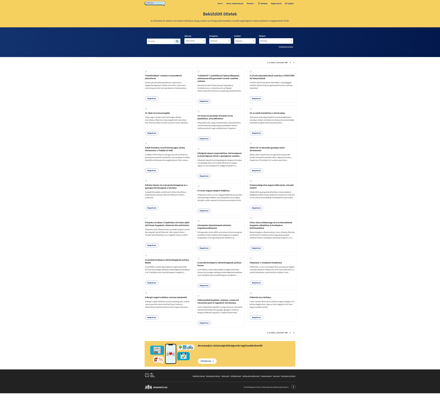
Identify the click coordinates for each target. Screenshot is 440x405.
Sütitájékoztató (236, 376)
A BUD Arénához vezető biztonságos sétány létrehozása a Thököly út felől (165, 149)
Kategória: (213, 36)
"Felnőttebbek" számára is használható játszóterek (163, 77)
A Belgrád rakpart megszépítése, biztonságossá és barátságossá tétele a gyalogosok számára (219, 154)
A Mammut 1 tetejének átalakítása (266, 262)
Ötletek (250, 3)
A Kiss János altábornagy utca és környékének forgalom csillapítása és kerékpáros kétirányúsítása (271, 225)
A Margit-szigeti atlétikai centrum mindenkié (166, 297)
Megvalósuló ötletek (213, 376)
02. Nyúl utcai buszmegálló (157, 113)
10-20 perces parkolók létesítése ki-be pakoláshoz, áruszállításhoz (215, 117)
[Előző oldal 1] (290, 62)
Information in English (288, 376)
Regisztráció (276, 3)
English (291, 3)
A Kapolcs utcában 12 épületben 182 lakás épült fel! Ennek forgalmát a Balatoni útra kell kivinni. (167, 224)
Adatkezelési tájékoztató (251, 376)
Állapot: (262, 36)
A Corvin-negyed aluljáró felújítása (213, 190)
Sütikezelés (225, 376)
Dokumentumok (266, 376)
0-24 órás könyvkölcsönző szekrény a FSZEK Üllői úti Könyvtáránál (272, 77)
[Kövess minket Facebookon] (156, 389)
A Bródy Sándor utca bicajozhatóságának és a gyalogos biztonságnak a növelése (166, 186)
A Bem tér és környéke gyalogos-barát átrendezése (267, 149)
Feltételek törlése (286, 47)
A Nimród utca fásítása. (260, 297)
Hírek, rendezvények (234, 3)
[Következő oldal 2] (294, 62)
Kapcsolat (276, 376)
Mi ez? (220, 3)
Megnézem (151, 98)
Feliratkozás (206, 361)
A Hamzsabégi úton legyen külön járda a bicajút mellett (272, 186)
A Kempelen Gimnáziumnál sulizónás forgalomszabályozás (214, 227)
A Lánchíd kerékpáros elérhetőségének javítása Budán (167, 261)
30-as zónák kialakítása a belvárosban (267, 113)
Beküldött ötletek (199, 376)
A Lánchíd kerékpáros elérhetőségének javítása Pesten (219, 264)
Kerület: (237, 36)
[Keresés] (177, 41)
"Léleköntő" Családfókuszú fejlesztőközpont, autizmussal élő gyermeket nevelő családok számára (218, 78)
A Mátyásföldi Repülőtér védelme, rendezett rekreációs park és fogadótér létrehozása (218, 301)
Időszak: (187, 36)
